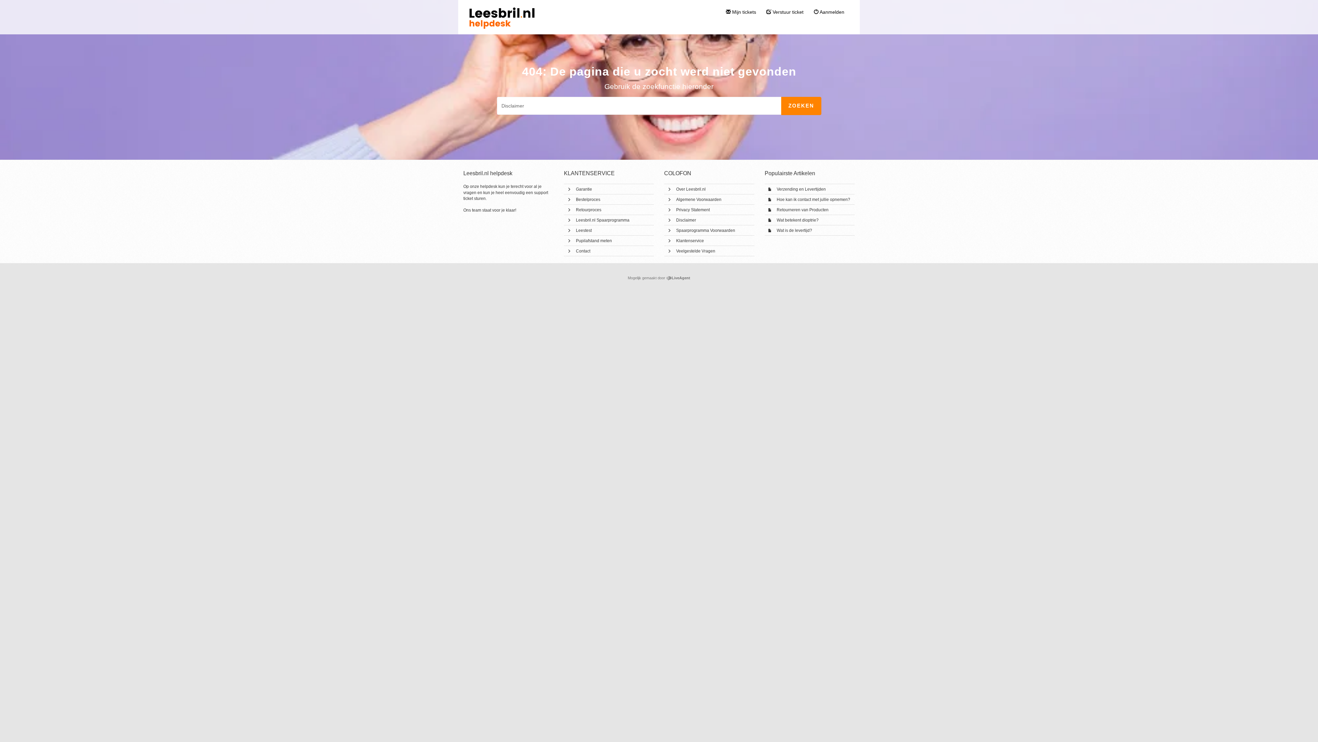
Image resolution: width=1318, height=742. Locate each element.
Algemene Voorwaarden (698, 199)
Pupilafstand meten (594, 240)
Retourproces (588, 209)
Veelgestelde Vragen (695, 251)
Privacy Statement (693, 209)
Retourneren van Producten (803, 209)
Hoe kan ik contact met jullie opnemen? (813, 199)
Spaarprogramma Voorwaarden (705, 230)
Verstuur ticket (787, 12)
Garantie (584, 189)
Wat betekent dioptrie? (798, 220)
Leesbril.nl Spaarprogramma (602, 220)
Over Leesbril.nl (691, 189)
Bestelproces (588, 199)
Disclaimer (686, 220)
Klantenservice (690, 240)
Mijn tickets (743, 12)
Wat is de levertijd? (794, 230)
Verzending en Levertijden (801, 189)
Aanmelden (831, 12)
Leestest (584, 230)
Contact (583, 251)
